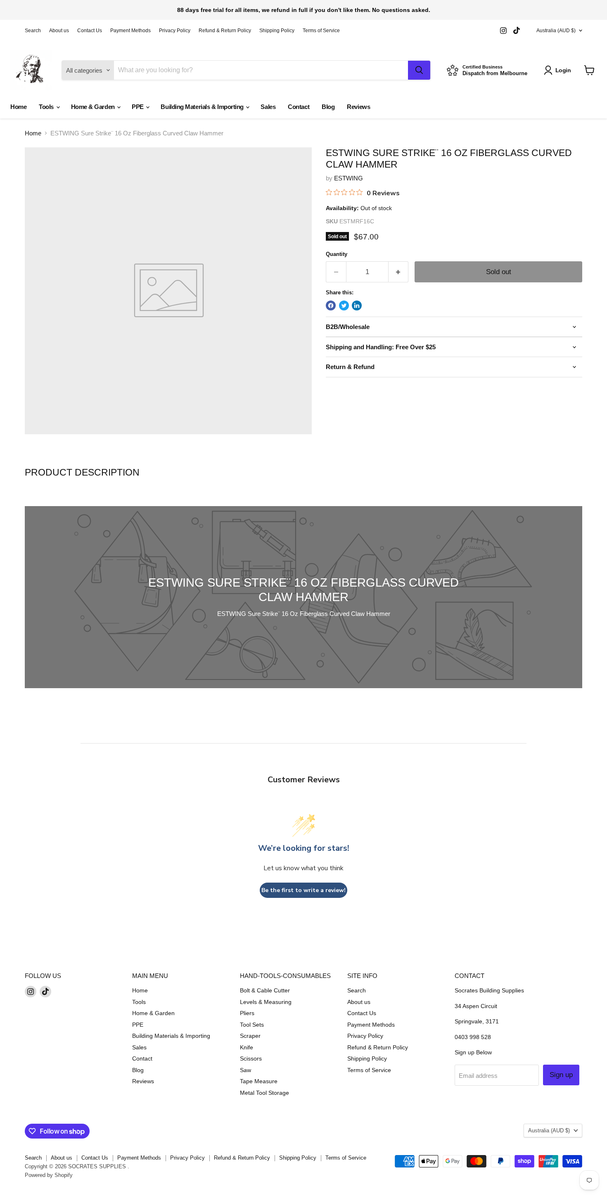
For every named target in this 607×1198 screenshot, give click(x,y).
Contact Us (89, 30)
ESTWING (348, 178)
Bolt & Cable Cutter (265, 990)
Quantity (336, 254)
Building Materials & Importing (203, 106)
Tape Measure (258, 1081)
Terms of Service (321, 30)
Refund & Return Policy (225, 30)
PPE (138, 106)
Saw (245, 1070)
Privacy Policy (174, 30)
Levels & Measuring (266, 1002)
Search (33, 30)
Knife (246, 1047)
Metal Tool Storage (264, 1092)
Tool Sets (252, 1024)
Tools (47, 106)
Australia (556, 30)
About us (59, 30)
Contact (298, 106)
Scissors (251, 1058)
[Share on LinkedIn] (357, 305)
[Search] (419, 70)
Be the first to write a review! (303, 890)
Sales (268, 106)
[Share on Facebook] (331, 305)
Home (18, 106)
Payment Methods (130, 30)
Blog (328, 106)
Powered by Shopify (49, 1175)
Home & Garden (93, 106)
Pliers (247, 1013)
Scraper (250, 1035)
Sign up (561, 1075)
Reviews (358, 106)
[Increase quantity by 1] (399, 271)
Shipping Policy (276, 30)
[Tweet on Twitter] (344, 305)
